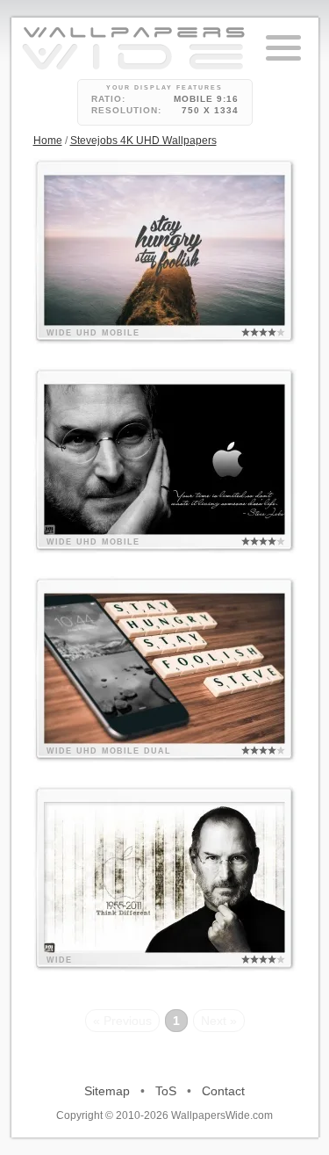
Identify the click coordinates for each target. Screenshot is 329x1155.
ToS (165, 1091)
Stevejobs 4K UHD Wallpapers (143, 140)
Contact (223, 1091)
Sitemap (107, 1091)
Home (47, 140)
